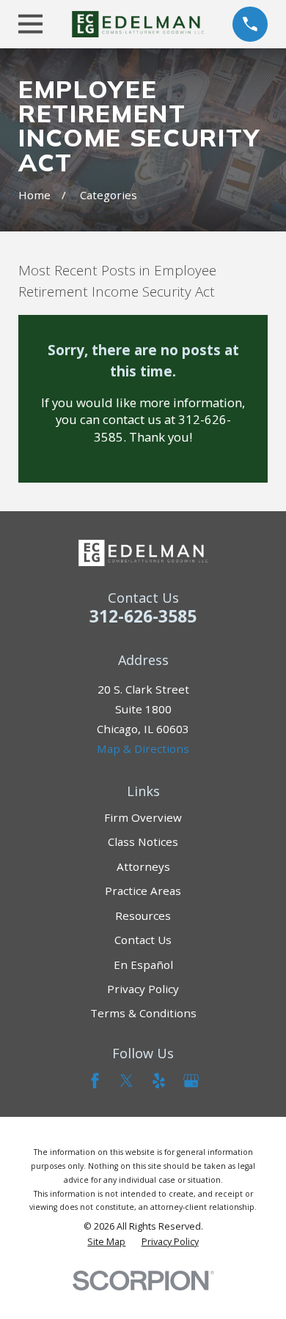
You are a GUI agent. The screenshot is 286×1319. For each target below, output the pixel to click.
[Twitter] (126, 1080)
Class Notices (143, 841)
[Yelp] (158, 1080)
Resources (143, 915)
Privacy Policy (143, 988)
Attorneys (143, 866)
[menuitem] (106, 1242)
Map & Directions (143, 748)
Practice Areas (143, 890)
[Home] (138, 24)
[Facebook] (95, 1080)
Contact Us (143, 939)
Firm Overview (143, 817)
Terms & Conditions (143, 1013)
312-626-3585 (143, 616)
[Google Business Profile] (191, 1080)
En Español (143, 964)
